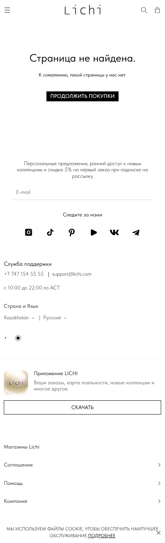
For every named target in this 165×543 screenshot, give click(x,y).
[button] (158, 532)
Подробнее (101, 535)
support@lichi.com (71, 274)
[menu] (8, 9)
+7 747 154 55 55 (24, 274)
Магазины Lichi (22, 447)
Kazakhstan (16, 318)
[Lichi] (82, 9)
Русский (52, 318)
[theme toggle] (13, 338)
